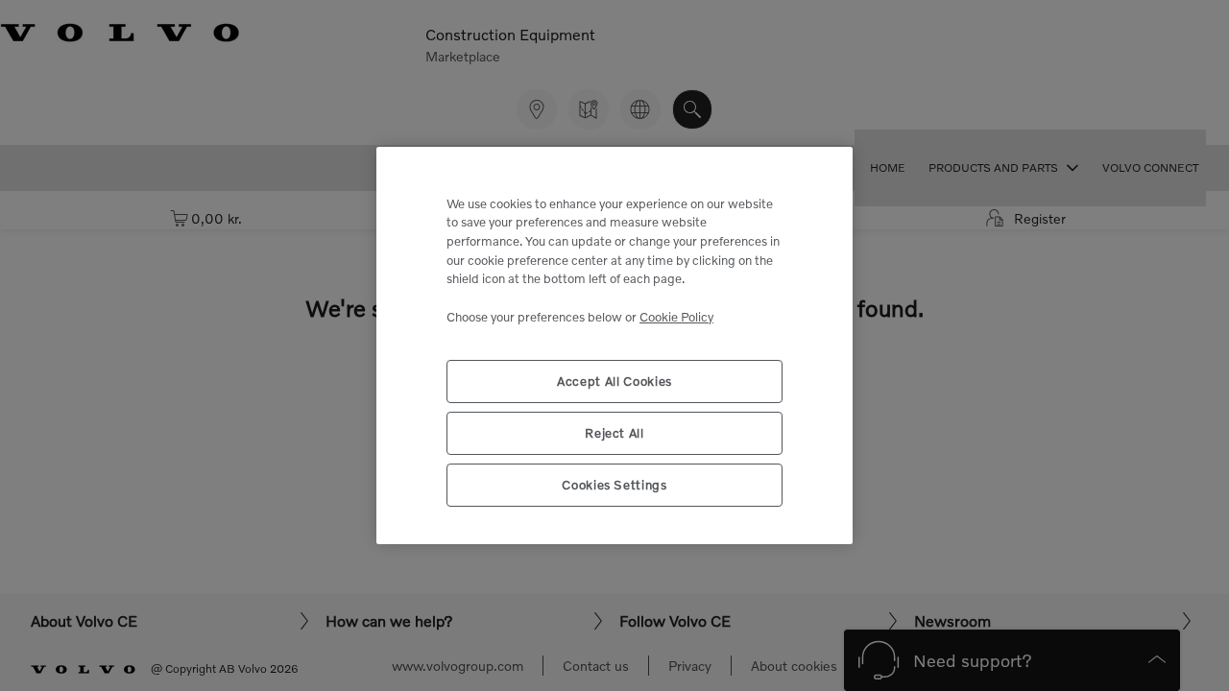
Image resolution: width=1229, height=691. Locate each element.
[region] (614, 346)
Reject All (614, 433)
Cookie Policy (676, 316)
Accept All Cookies (614, 381)
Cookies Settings (614, 484)
